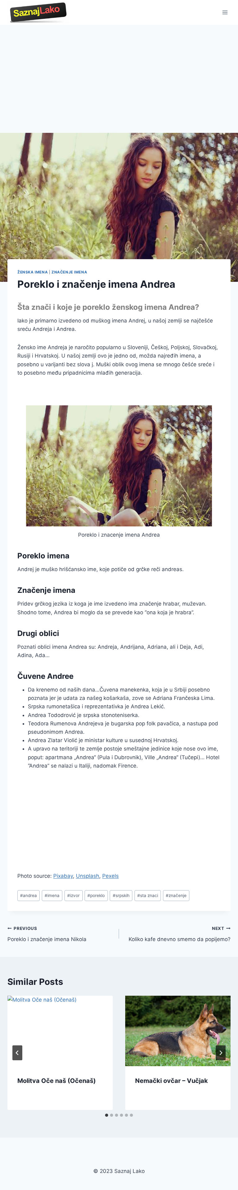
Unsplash (87, 876)
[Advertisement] (119, 71)
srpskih (121, 895)
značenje (176, 895)
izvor (73, 895)
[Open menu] (225, 12)
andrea (28, 895)
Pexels (110, 876)
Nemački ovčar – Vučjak (171, 1080)
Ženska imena (32, 272)
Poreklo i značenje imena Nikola (46, 934)
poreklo (96, 895)
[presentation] (60, 1031)
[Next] (221, 1052)
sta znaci (147, 895)
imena (52, 895)
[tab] (106, 1115)
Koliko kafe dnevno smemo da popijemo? (180, 934)
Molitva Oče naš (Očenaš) (56, 1080)
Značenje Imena (69, 272)
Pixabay (63, 876)
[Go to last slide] (17, 1052)
